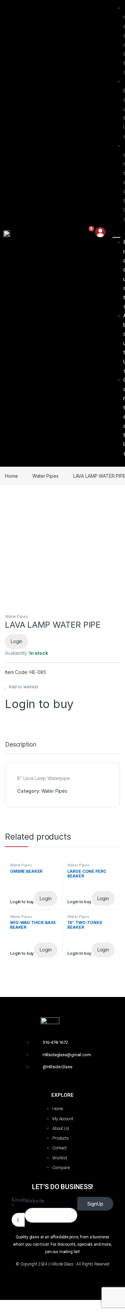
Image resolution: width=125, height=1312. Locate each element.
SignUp (95, 1204)
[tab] (20, 748)
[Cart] (88, 233)
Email (18, 1203)
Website (34, 1201)
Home (11, 476)
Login (16, 641)
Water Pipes (45, 476)
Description (20, 745)
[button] (117, 233)
